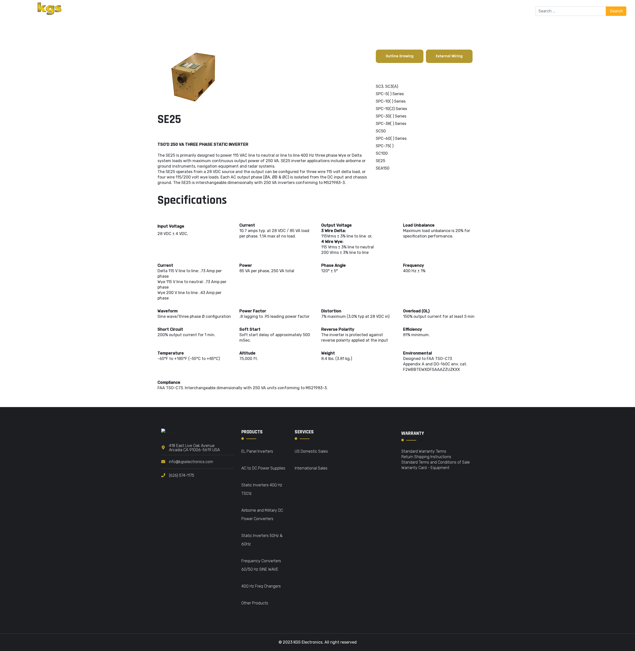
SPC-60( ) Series (391, 138)
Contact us (309, 11)
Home (126, 11)
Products (180, 11)
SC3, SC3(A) (387, 86)
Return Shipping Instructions (426, 456)
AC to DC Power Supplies (263, 468)
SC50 (381, 131)
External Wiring (449, 56)
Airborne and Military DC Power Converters (262, 514)
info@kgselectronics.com (191, 462)
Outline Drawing (399, 56)
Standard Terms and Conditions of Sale (435, 462)
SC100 (382, 153)
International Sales (311, 468)
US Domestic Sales (311, 451)
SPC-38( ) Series (391, 123)
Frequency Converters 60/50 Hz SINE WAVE (261, 565)
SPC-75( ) (384, 146)
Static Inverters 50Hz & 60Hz (262, 539)
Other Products (254, 603)
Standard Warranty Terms (423, 451)
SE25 (380, 160)
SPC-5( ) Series (390, 93)
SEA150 (382, 168)
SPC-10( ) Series (391, 101)
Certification (277, 11)
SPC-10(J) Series (391, 108)
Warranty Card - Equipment (425, 467)
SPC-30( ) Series (391, 116)
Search (616, 11)
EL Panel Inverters (257, 451)
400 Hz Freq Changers (261, 586)
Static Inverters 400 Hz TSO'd (261, 489)
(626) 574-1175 (181, 475)
